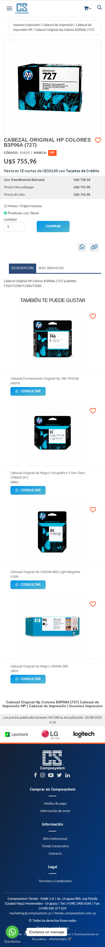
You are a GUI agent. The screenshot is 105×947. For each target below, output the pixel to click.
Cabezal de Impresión (58, 25)
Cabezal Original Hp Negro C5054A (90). (39, 666)
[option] (16, 734)
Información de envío (55, 811)
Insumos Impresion (26, 25)
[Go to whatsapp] (12, 932)
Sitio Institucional (55, 839)
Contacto (55, 854)
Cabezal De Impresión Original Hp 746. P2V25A (44, 378)
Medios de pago (55, 804)
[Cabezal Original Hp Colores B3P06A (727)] (52, 88)
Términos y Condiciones (55, 881)
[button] (87, 7)
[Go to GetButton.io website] (12, 941)
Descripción (22, 268)
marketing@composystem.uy (30, 913)
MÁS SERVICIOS (51, 268)
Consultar (30, 391)
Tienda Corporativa (55, 846)
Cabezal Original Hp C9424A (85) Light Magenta (45, 572)
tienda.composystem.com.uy (75, 913)
